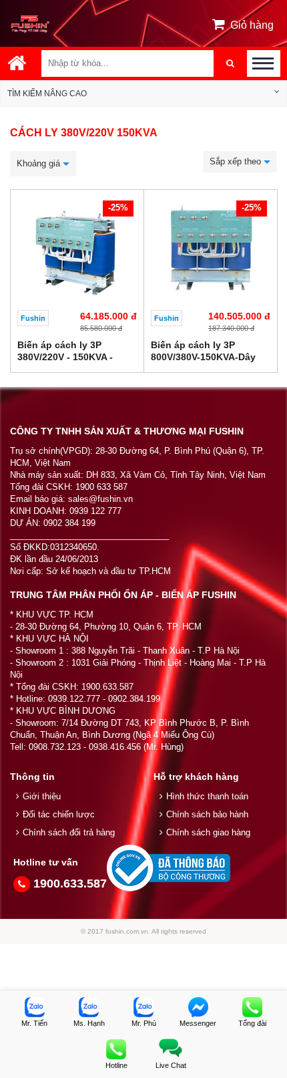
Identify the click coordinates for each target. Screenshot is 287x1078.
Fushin (33, 318)
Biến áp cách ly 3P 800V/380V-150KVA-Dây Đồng (203, 357)
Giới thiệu (42, 796)
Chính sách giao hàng (208, 832)
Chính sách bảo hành (207, 814)
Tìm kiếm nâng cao (47, 93)
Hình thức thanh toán (207, 796)
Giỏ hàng (252, 25)
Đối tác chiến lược (59, 814)
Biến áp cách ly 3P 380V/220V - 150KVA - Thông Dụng (65, 357)
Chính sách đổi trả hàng (69, 832)
